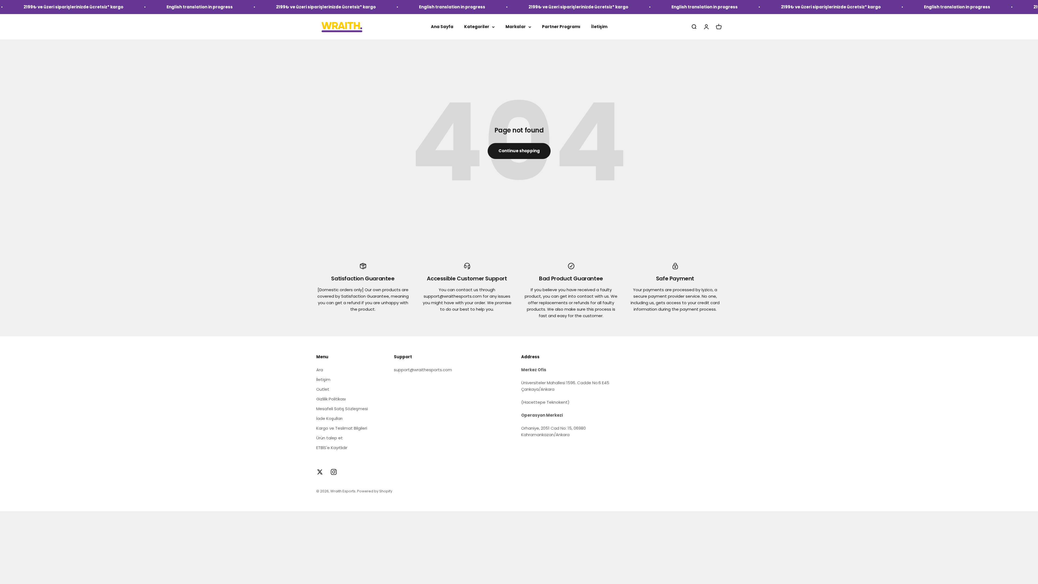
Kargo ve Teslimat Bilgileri (341, 428)
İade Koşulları (329, 418)
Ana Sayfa (442, 26)
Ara (319, 370)
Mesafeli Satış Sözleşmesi (342, 409)
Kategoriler (476, 26)
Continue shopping (519, 151)
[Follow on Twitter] (320, 472)
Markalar (515, 26)
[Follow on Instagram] (333, 472)
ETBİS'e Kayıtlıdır (331, 447)
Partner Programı (561, 26)
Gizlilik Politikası (331, 399)
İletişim (599, 26)
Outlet (322, 389)
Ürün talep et (329, 438)
